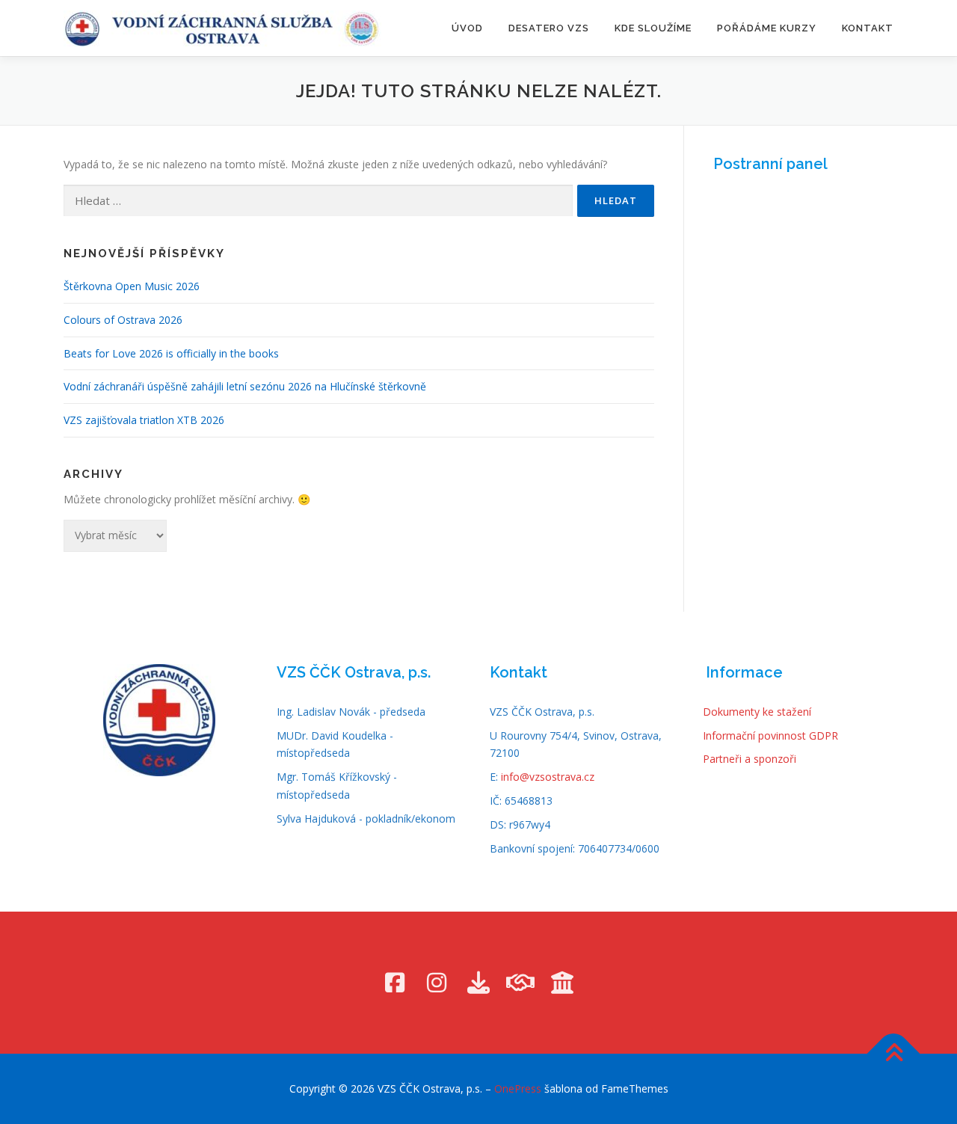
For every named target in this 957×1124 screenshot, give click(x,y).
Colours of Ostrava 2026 (123, 320)
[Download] (478, 982)
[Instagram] (436, 982)
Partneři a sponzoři (749, 759)
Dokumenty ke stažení (757, 711)
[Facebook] (395, 982)
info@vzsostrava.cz (547, 777)
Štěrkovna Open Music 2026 (132, 286)
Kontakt (867, 28)
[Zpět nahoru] (893, 1054)
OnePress (517, 1088)
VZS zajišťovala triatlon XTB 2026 (144, 420)
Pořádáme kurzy (766, 28)
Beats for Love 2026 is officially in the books (171, 353)
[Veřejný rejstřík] (562, 982)
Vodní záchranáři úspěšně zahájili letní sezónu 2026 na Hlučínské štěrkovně (245, 386)
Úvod (467, 28)
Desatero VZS (548, 28)
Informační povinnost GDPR (770, 735)
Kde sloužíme (653, 28)
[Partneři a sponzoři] (520, 982)
